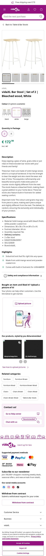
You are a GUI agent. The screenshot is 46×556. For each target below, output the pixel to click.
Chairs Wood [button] (32, 392)
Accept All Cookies (23, 543)
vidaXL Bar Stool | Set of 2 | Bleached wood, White (20, 94)
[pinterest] (13, 487)
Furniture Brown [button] (21, 379)
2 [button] (4, 133)
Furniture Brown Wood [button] (28, 385)
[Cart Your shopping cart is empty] (41, 9)
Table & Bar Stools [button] (29, 398)
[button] (6, 115)
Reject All (22, 548)
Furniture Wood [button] (9, 385)
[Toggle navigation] (4, 9)
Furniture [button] (6, 379)
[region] (23, 542)
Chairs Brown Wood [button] (10, 398)
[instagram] (8, 487)
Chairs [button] (5, 392)
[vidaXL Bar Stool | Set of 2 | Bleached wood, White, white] (23, 51)
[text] (8, 142)
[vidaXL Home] (15, 9)
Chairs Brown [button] (18, 392)
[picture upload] (23, 319)
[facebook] (4, 487)
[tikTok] (18, 487)
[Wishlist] (35, 9)
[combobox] (23, 16)
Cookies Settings (23, 553)
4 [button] (11, 133)
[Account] (28, 9)
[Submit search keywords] (41, 16)
